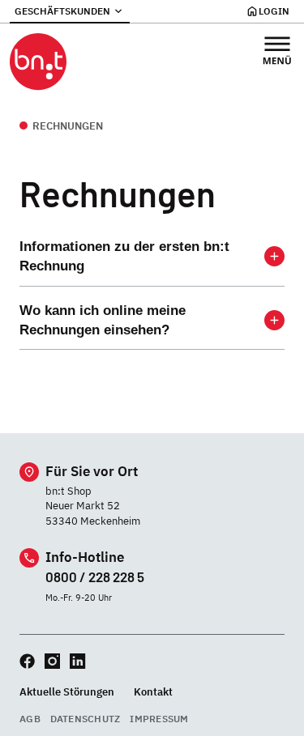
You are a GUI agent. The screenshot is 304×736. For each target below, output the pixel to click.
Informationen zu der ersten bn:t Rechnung (124, 256)
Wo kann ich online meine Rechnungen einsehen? (102, 320)
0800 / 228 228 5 (94, 576)
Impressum (159, 719)
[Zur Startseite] (38, 62)
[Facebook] (27, 661)
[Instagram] (52, 661)
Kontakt (153, 691)
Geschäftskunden (62, 11)
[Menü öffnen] (277, 50)
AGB (30, 719)
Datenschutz (85, 719)
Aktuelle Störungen (66, 691)
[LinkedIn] (77, 661)
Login (274, 11)
